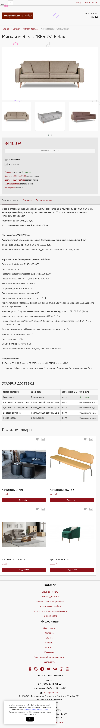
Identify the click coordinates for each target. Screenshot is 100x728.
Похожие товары (44, 200)
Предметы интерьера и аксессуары (50, 611)
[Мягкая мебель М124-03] (72, 465)
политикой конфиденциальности (36, 710)
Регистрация (91, 2)
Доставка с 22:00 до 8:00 (15, 180)
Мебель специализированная (50, 601)
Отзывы (49, 647)
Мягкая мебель (50, 616)
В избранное (14, 160)
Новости (49, 643)
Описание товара (10, 200)
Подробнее (24, 500)
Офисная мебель (50, 592)
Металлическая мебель (50, 606)
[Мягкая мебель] (24, 534)
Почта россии (10, 188)
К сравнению (14, 164)
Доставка (27, 200)
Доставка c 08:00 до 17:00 (15, 176)
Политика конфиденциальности (49, 657)
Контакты (49, 652)
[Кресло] (72, 534)
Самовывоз (9, 172)
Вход (78, 2)
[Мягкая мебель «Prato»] (24, 465)
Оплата (49, 638)
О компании (49, 628)
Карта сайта (49, 662)
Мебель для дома (50, 597)
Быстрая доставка (12, 184)
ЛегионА (59, 722)
